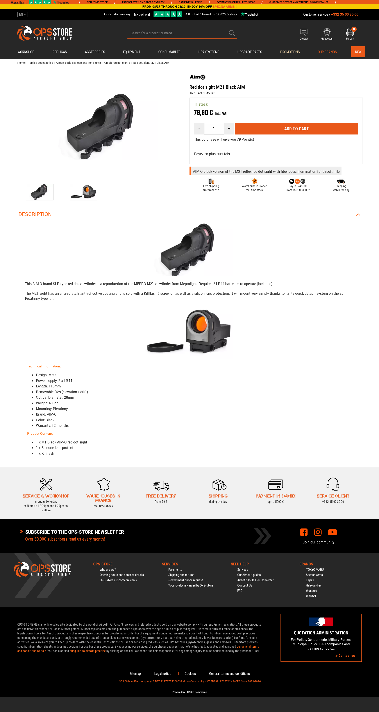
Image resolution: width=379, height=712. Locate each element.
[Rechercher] (232, 33)
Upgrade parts (250, 52)
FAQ (240, 591)
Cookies (190, 674)
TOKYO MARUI (315, 570)
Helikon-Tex (314, 585)
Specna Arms (314, 575)
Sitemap (135, 674)
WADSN (311, 596)
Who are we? (108, 570)
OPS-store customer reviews (118, 580)
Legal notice (162, 674)
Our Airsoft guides (249, 575)
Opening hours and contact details (122, 575)
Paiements (175, 570)
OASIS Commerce (197, 692)
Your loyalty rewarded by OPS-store (190, 585)
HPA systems (209, 52)
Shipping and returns (181, 575)
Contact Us (244, 585)
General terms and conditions (229, 674)
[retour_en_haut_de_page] (373, 422)
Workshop (26, 52)
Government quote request (185, 580)
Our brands (327, 52)
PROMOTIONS (290, 52)
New (358, 52)
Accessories (95, 52)
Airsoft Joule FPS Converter (255, 580)
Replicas (59, 52)
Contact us (346, 656)
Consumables (169, 52)
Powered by (178, 692)
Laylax (310, 580)
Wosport (311, 591)
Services (242, 570)
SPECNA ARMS (224, 6)
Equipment (131, 52)
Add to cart (296, 128)
